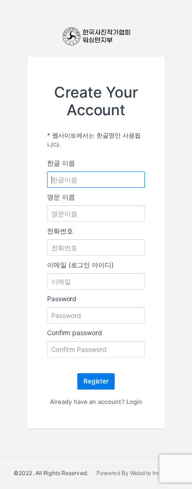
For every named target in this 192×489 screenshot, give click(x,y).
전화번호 (60, 231)
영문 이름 (61, 197)
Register (96, 381)
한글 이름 (61, 163)
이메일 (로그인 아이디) (80, 265)
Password (61, 299)
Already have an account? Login (96, 401)
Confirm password (74, 333)
